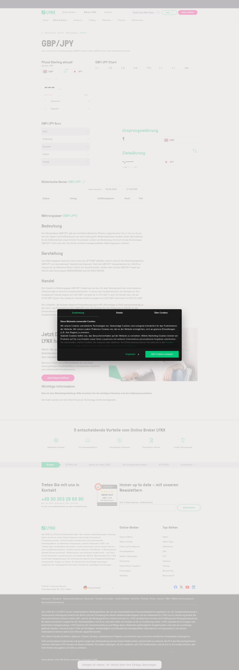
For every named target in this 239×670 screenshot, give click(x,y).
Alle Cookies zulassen (162, 354)
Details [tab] (119, 312)
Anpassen (130, 354)
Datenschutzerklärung (123, 346)
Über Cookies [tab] (161, 312)
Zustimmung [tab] (78, 312)
